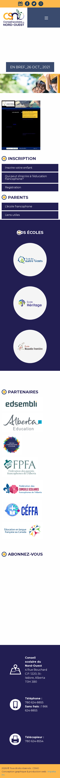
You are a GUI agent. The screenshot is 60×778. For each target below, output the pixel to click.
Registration (13, 187)
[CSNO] (13, 18)
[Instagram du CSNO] (40, 3)
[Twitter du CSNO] (34, 3)
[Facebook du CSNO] (27, 3)
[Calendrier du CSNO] (20, 3)
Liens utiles (12, 215)
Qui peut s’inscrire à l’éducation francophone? (26, 177)
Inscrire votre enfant (18, 167)
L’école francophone (18, 206)
